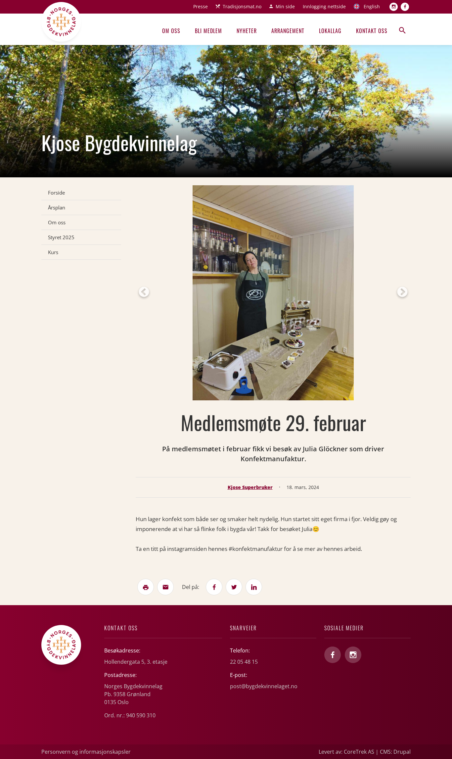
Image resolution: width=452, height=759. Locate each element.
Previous (144, 292)
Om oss (171, 31)
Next (402, 292)
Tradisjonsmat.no (242, 6)
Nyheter (247, 31)
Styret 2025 (61, 237)
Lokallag (330, 31)
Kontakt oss (371, 31)
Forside (56, 192)
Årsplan (56, 207)
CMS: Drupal (395, 751)
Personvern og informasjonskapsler (86, 751)
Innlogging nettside (324, 6)
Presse (200, 6)
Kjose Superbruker (250, 487)
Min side (285, 6)
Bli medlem (208, 31)
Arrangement (287, 31)
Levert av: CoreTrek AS (346, 751)
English (372, 6)
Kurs (53, 252)
